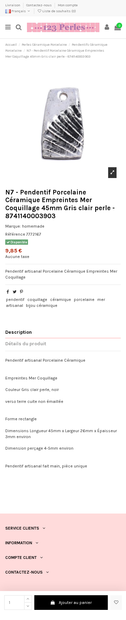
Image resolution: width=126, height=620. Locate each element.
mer (101, 299)
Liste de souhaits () (59, 11)
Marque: (13, 226)
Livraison (13, 5)
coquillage (37, 299)
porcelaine (84, 299)
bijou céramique (41, 305)
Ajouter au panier (75, 602)
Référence (15, 234)
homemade (33, 226)
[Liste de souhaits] (116, 602)
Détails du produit (25, 343)
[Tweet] (14, 291)
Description (18, 332)
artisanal (14, 305)
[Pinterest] (21, 291)
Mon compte (68, 5)
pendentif (15, 299)
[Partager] (8, 291)
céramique (60, 299)
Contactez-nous (39, 5)
